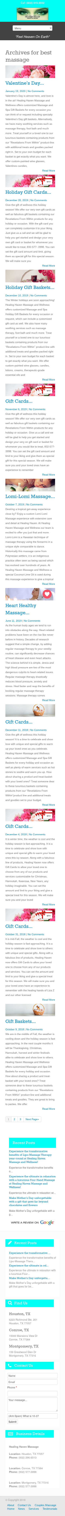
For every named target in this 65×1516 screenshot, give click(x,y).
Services (34, 1508)
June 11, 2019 (13, 620)
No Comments (36, 91)
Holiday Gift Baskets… (29, 288)
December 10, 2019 (16, 295)
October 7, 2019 (14, 504)
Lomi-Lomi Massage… (30, 497)
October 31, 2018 (15, 934)
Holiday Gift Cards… (28, 192)
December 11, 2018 (16, 730)
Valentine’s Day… (24, 83)
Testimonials (50, 1508)
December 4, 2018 (16, 834)
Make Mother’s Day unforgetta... (29, 1278)
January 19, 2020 (15, 91)
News (21, 1508)
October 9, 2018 (14, 1029)
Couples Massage (45, 1505)
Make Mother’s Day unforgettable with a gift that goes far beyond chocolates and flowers (30, 1201)
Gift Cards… (18, 401)
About (10, 1505)
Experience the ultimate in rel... (29, 1265)
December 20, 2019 (16, 200)
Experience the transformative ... (29, 1253)
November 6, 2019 (16, 409)
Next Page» (32, 1119)
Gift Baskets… (20, 1022)
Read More (48, 170)
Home (10, 1508)
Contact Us (24, 1505)
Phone (12, 1387)
